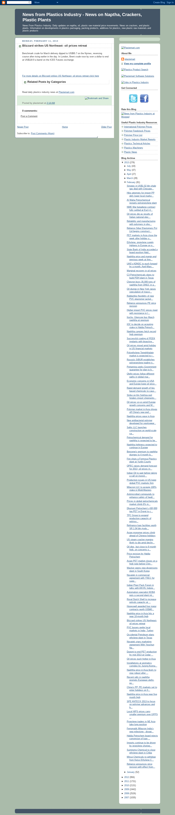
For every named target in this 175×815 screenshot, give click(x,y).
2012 (126, 777)
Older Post (106, 127)
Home (65, 127)
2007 (126, 797)
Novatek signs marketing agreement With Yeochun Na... (140, 645)
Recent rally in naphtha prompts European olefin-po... (140, 680)
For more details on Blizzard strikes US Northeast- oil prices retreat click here (60, 76)
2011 (126, 781)
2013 (126, 162)
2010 (126, 785)
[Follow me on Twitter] (134, 104)
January (131, 772)
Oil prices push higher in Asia (141, 659)
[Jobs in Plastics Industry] (135, 82)
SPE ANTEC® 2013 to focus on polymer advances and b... (141, 704)
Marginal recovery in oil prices (141, 271)
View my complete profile (137, 63)
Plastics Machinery (133, 148)
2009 (126, 789)
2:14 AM (51, 103)
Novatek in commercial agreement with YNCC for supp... (140, 578)
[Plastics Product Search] (134, 69)
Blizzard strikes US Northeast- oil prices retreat (54, 45)
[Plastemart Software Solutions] (137, 76)
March (130, 178)
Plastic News (130, 152)
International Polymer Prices (138, 127)
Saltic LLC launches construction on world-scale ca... (141, 430)
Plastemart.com (66, 92)
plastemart (130, 59)
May (129, 170)
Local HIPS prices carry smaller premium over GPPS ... (142, 714)
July (129, 166)
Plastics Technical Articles (137, 143)
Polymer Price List (133, 135)
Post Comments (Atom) (42, 133)
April (129, 174)
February (131, 182)
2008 (126, 793)
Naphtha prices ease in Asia (140, 416)
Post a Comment (29, 116)
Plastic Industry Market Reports (140, 139)
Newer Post (23, 127)
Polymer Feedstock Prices (137, 131)
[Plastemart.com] (130, 48)
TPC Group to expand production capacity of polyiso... (139, 518)
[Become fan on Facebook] (145, 104)
